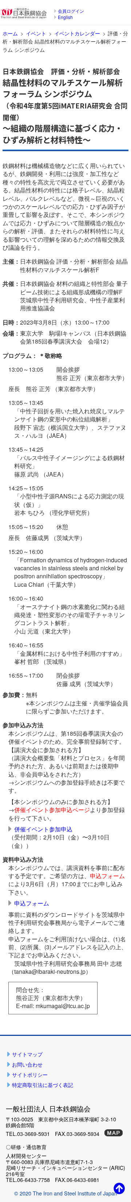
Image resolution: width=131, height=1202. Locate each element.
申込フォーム (31, 903)
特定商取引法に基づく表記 (42, 1084)
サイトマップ (27, 1054)
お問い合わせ (27, 1064)
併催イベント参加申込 (43, 829)
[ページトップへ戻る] (119, 1188)
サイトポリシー (30, 1074)
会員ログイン (71, 11)
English (65, 17)
